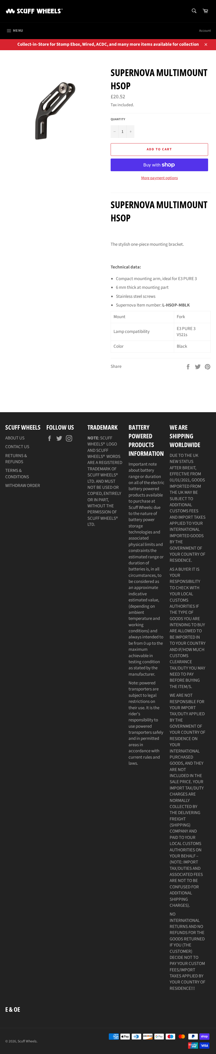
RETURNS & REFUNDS (16, 459)
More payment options (159, 178)
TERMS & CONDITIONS (17, 473)
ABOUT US (14, 438)
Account (205, 30)
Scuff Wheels (27, 1041)
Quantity (118, 119)
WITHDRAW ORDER (22, 485)
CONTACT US (17, 447)
